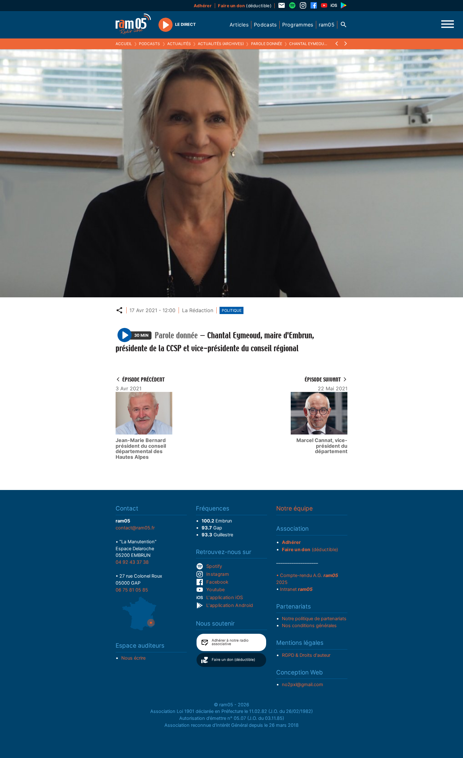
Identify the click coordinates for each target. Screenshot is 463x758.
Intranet (296, 589)
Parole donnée (266, 43)
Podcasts (149, 43)
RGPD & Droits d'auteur (306, 655)
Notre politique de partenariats (314, 618)
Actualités (179, 43)
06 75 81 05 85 (132, 590)
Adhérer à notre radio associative (230, 642)
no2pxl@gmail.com (302, 684)
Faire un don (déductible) (233, 659)
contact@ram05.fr (135, 528)
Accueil (124, 43)
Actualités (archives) (221, 43)
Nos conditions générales (309, 625)
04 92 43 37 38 (132, 562)
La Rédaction (197, 310)
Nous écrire (133, 658)
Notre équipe (294, 508)
